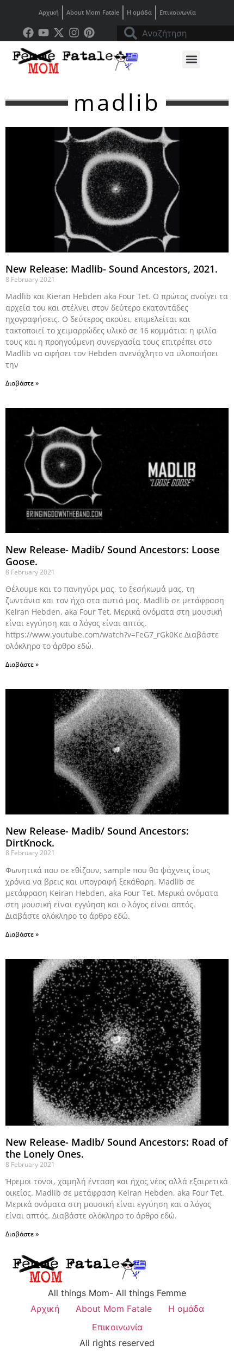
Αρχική (49, 12)
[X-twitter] (58, 32)
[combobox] (175, 33)
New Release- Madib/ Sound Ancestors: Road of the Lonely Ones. (116, 1147)
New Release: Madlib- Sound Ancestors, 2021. (111, 268)
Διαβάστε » (22, 383)
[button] (191, 59)
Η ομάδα (139, 12)
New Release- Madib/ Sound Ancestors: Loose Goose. (112, 555)
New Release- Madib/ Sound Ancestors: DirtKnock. (97, 836)
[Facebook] (28, 32)
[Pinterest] (89, 32)
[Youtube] (43, 32)
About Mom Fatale (92, 12)
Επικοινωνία (177, 12)
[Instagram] (74, 32)
